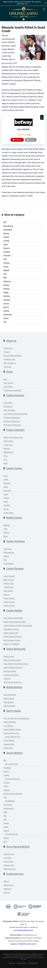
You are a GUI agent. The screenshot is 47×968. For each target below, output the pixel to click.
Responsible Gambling (13, 356)
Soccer (6, 303)
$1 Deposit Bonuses (12, 418)
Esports (6, 248)
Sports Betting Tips (11, 733)
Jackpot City (8, 587)
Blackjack (7, 491)
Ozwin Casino (9, 606)
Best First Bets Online (12, 660)
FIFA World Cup (11, 834)
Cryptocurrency (15, 873)
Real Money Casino (11, 629)
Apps (6, 536)
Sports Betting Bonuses (13, 667)
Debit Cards (8, 441)
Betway (6, 595)
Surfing (6, 311)
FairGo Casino (9, 602)
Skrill (6, 463)
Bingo (6, 487)
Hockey (6, 263)
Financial (7, 679)
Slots (6, 502)
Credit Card (8, 445)
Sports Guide (13, 710)
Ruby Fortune (9, 580)
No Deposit (8, 406)
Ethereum (7, 889)
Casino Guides (14, 610)
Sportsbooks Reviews (12, 682)
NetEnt (6, 556)
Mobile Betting (14, 687)
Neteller (7, 448)
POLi (6, 456)
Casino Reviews (15, 568)
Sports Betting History (12, 729)
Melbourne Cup (10, 869)
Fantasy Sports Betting (13, 794)
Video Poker (8, 513)
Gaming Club (8, 583)
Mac (5, 379)
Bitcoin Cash (8, 885)
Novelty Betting (10, 671)
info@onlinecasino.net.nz (27, 944)
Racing (6, 285)
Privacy (6, 352)
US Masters (10, 801)
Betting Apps (9, 698)
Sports (6, 307)
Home (9, 371)
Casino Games (14, 468)
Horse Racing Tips (12, 737)
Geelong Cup (9, 865)
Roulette (7, 505)
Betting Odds (9, 744)
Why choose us (10, 363)
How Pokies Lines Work (13, 618)
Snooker (6, 300)
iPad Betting (8, 702)
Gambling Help (9, 359)
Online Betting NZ (15, 649)
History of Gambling (11, 644)
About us (11, 340)
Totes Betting (9, 740)
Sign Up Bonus (9, 410)
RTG (5, 560)
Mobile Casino (14, 517)
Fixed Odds (8, 748)
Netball (6, 270)
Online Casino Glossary (13, 636)
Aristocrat (7, 549)
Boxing (6, 233)
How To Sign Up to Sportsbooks (16, 718)
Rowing (6, 289)
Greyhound (8, 805)
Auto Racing (8, 226)
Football (6, 252)
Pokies (6, 498)
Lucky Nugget (9, 576)
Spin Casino (8, 591)
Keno (6, 476)
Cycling (6, 241)
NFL (5, 274)
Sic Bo (6, 509)
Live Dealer (8, 387)
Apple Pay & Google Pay (13, 437)
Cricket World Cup (12, 779)
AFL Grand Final (11, 764)
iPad (5, 529)
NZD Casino (8, 383)
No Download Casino (12, 640)
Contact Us (8, 348)
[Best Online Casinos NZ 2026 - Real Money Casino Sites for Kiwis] (23, 14)
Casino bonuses (15, 395)
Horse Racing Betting (18, 846)
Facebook (7, 367)
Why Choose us (33, 963)
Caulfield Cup (9, 854)
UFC (5, 322)
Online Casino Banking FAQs (15, 622)
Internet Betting (10, 722)
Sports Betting (14, 752)
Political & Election (11, 675)
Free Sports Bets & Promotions (16, 664)
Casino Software (15, 541)
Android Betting (10, 695)
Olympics (7, 281)
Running (6, 296)
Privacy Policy (21, 963)
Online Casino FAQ (11, 633)
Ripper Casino (9, 598)
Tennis (6, 318)
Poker (6, 479)
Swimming (7, 314)
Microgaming (9, 552)
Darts (5, 244)
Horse (5, 267)
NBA (5, 812)
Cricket (6, 237)
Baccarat (7, 483)
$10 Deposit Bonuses (12, 425)
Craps (6, 494)
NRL (5, 278)
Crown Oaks (8, 861)
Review (31, 140)
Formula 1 (7, 255)
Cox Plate (7, 858)
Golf (5, 259)
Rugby (5, 292)
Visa (5, 459)
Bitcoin (6, 881)
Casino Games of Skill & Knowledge (18, 625)
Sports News (9, 656)
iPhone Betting (9, 706)
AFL (5, 222)
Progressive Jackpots (12, 390)
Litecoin (7, 892)
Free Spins (8, 403)
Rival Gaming (9, 563)
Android (7, 525)
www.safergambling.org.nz (23, 930)
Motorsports (9, 808)
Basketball (7, 230)
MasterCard (8, 452)
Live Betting (8, 726)
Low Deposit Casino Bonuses (15, 414)
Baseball (7, 768)
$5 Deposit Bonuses (12, 421)
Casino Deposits (15, 429)
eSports (7, 790)
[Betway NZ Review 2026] (23, 125)
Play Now (18, 140)
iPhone (6, 533)
